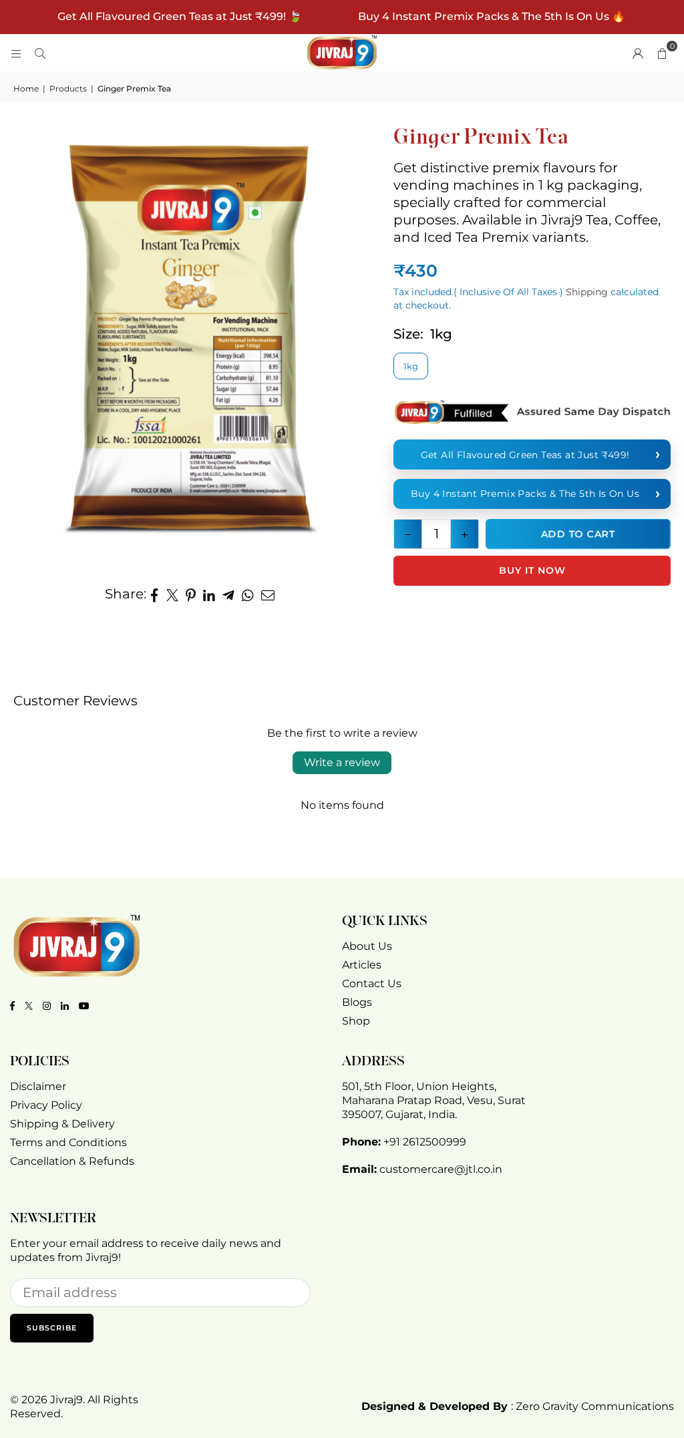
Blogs (357, 1002)
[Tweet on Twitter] (172, 593)
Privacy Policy (46, 1105)
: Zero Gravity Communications (517, 1406)
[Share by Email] (268, 593)
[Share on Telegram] (228, 593)
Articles (361, 964)
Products (68, 88)
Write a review (342, 762)
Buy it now (532, 570)
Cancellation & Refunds (72, 1161)
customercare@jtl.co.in (440, 1169)
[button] (662, 53)
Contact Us (371, 983)
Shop (356, 1021)
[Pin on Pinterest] (191, 593)
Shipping (587, 292)
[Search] (40, 53)
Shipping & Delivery (62, 1123)
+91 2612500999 (424, 1141)
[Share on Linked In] (209, 593)
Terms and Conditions (68, 1142)
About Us (367, 946)
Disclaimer (38, 1086)
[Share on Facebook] (155, 593)
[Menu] (16, 53)
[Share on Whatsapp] (248, 593)
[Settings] (638, 53)
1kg (410, 366)
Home (26, 88)
